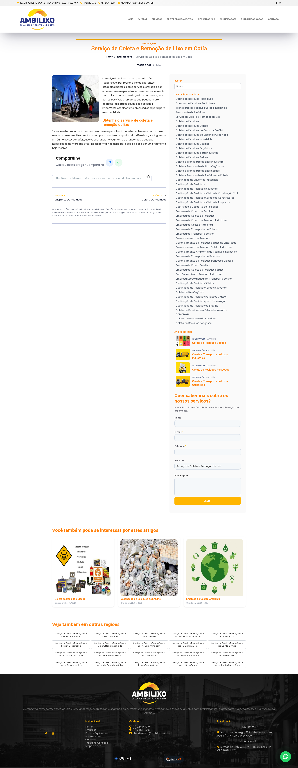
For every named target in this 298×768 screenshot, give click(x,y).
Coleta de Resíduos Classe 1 (192, 126)
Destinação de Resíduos (190, 184)
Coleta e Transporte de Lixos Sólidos (198, 171)
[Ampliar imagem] (75, 98)
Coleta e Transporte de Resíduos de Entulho (202, 175)
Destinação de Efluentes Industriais (197, 180)
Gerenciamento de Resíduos (193, 238)
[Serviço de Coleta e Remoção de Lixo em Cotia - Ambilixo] (37, 19)
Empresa (142, 19)
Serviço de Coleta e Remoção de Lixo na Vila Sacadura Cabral (110, 663)
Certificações (228, 19)
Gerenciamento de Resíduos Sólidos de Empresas (206, 243)
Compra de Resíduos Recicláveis (195, 103)
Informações (205, 19)
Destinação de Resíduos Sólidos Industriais (201, 287)
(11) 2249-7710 (89, 3)
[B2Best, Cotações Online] (123, 759)
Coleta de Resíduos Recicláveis (194, 99)
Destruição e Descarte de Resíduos (197, 207)
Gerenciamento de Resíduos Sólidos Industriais (204, 247)
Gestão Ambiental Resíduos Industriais (199, 274)
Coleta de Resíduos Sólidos (192, 157)
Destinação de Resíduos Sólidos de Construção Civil (207, 193)
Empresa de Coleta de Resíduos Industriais (201, 220)
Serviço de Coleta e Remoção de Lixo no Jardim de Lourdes (71, 654)
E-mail (178, 432)
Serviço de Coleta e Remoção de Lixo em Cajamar (227, 635)
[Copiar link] (148, 177)
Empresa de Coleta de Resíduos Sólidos (200, 270)
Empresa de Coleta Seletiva (193, 265)
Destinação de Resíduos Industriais (197, 189)
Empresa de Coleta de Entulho (194, 211)
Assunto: (179, 460)
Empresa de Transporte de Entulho (197, 229)
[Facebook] (276, 3)
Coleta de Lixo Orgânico (190, 292)
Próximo (158, 195)
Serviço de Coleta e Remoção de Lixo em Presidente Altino (110, 654)
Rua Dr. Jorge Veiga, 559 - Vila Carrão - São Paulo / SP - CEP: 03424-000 (245, 734)
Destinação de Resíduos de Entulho (197, 305)
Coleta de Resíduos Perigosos (194, 323)
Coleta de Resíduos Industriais (194, 139)
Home (130, 19)
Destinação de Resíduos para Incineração (201, 301)
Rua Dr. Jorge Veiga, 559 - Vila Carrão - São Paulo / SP (48, 3)
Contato (273, 19)
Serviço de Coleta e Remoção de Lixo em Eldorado (149, 654)
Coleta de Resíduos (187, 121)
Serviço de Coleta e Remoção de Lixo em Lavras (149, 635)
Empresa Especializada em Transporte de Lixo (204, 278)
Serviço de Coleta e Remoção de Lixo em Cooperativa (71, 644)
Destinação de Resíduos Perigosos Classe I (201, 296)
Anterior (60, 195)
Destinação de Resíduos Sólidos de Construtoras (205, 198)
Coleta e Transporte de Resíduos (196, 318)
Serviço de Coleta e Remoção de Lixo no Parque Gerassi (149, 663)
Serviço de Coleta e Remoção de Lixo (198, 117)
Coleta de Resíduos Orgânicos (194, 148)
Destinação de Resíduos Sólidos (195, 283)
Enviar (208, 501)
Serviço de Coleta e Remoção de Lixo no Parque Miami (71, 635)
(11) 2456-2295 (108, 3)
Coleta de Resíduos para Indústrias (197, 153)
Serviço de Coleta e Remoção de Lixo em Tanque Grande (188, 654)
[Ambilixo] (149, 693)
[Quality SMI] (173, 759)
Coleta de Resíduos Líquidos (192, 144)
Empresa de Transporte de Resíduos (198, 256)
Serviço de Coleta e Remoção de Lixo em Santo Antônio (188, 644)
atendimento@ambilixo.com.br (137, 3)
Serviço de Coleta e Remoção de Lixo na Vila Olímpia (227, 644)
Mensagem (181, 475)
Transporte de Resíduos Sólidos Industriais (201, 108)
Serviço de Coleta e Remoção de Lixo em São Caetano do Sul (188, 635)
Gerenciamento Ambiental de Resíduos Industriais (206, 252)
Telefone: (180, 446)
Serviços (157, 19)
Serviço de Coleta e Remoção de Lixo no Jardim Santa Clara (227, 663)
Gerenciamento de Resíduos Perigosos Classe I (204, 261)
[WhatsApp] (118, 163)
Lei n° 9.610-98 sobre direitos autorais (86, 215)
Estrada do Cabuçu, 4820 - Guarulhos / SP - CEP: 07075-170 (245, 748)
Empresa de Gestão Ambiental (194, 225)
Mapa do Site (93, 746)
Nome (178, 417)
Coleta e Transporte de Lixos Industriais (200, 162)
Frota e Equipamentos (180, 19)
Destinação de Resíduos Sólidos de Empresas (203, 202)
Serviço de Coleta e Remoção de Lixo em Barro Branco (188, 663)
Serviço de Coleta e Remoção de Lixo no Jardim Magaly (149, 644)
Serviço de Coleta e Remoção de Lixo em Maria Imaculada (110, 644)
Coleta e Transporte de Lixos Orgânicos (200, 166)
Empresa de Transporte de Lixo (195, 234)
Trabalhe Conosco (252, 19)
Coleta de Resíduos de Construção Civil (199, 130)
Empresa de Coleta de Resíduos (195, 216)
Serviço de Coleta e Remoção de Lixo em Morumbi (110, 635)
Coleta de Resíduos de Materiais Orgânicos (202, 135)
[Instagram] (281, 3)
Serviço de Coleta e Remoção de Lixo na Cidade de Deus (71, 663)
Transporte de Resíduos (190, 112)
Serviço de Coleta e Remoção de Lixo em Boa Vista (227, 654)
